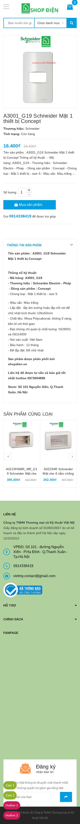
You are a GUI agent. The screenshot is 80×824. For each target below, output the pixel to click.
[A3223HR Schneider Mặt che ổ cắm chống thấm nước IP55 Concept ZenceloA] (58, 438)
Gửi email (66, 797)
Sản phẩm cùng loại (28, 414)
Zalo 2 (10, 795)
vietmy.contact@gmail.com (34, 576)
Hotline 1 (12, 805)
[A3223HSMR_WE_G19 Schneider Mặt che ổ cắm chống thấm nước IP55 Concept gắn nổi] (22, 438)
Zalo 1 (10, 785)
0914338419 (20, 216)
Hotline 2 (12, 815)
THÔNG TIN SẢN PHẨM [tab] (24, 245)
